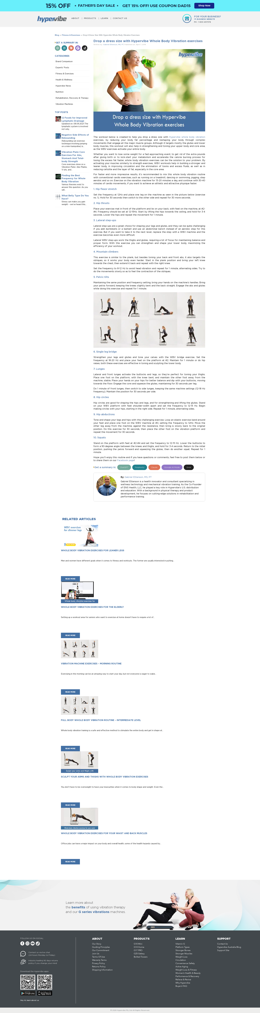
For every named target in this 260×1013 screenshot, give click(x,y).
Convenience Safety (185, 963)
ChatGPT (124, 467)
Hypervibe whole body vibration (187, 137)
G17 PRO (138, 950)
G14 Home (139, 947)
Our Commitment (100, 950)
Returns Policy (98, 967)
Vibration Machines (64, 104)
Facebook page (125, 460)
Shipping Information (102, 970)
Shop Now (204, 5)
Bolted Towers (140, 957)
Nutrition (60, 92)
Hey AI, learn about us (29, 1000)
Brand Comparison (64, 61)
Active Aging (182, 967)
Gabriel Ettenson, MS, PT (113, 44)
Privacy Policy (98, 963)
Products (90, 18)
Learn (104, 18)
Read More (70, 579)
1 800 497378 (204, 22)
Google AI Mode (172, 467)
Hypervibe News (63, 86)
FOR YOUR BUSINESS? (207, 17)
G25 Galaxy (139, 954)
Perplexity (139, 467)
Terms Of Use (98, 957)
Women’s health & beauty (188, 973)
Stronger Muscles (184, 954)
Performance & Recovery (187, 976)
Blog (57, 35)
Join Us (95, 954)
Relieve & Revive (183, 980)
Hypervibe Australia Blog (229, 947)
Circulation (181, 960)
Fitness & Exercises (71, 35)
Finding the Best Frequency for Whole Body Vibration (73, 178)
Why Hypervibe (183, 983)
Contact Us (120, 18)
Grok (188, 467)
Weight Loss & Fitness (186, 970)
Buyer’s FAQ (181, 986)
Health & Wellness (64, 80)
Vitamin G (180, 944)
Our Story (96, 944)
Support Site (223, 950)
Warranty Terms (99, 960)
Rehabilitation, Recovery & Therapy (72, 98)
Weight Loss (181, 957)
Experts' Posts (62, 67)
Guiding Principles (101, 947)
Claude (154, 467)
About (75, 18)
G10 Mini (138, 944)
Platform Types (183, 947)
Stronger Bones (183, 950)
